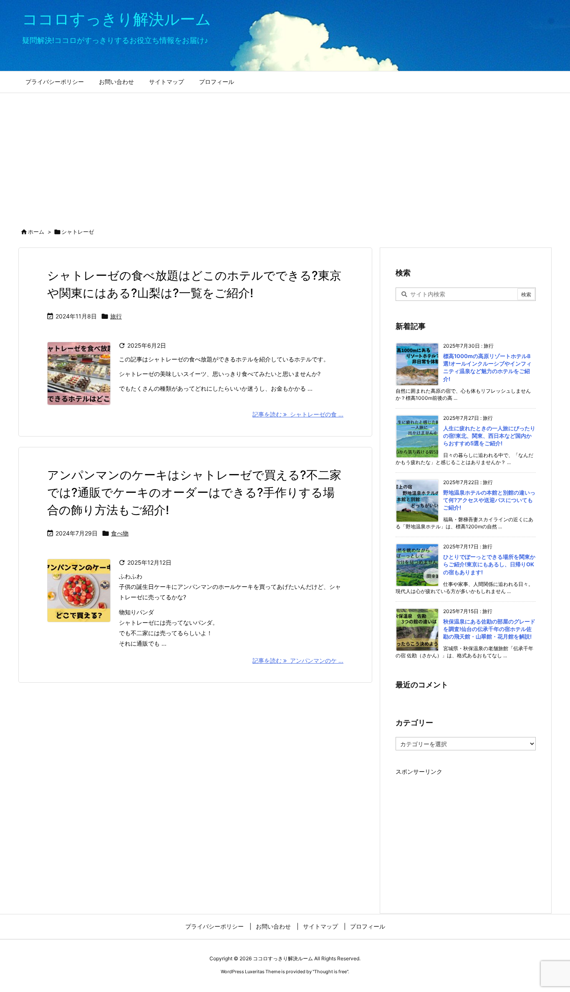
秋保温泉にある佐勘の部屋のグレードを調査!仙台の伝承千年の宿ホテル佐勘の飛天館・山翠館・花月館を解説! (489, 629)
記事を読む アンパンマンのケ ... (297, 660)
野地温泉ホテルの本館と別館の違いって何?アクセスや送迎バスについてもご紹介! (489, 500)
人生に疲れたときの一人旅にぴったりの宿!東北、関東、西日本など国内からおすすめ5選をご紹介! (489, 436)
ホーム (36, 231)
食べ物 (120, 533)
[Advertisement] (285, 155)
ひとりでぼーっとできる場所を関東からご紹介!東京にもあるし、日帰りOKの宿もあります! (489, 564)
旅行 (116, 316)
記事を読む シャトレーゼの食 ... (297, 414)
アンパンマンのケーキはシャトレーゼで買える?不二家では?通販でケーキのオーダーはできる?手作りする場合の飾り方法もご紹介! (194, 492)
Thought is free (330, 971)
